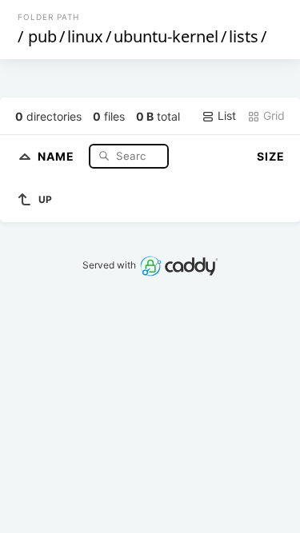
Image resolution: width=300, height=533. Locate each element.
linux (85, 36)
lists (243, 36)
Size (271, 156)
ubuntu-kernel (166, 36)
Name (58, 155)
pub (42, 36)
